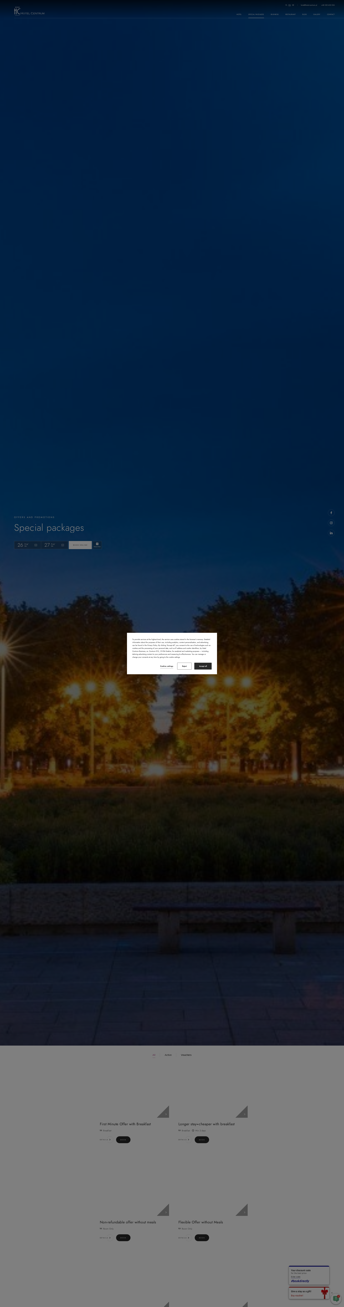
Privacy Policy (152, 645)
